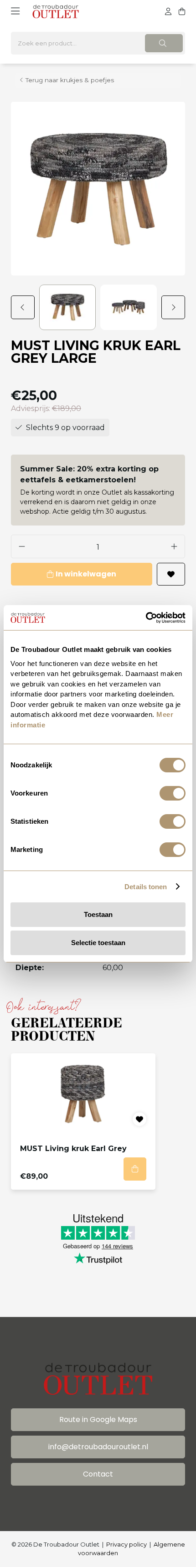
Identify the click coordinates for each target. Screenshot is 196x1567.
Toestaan (98, 914)
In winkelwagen (86, 574)
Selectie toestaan (98, 942)
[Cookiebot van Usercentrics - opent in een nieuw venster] (146, 618)
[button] (25, 307)
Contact (98, 1474)
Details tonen (145, 887)
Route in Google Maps (98, 1419)
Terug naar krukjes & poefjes (70, 80)
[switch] (173, 793)
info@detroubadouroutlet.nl (98, 1447)
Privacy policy (126, 1544)
